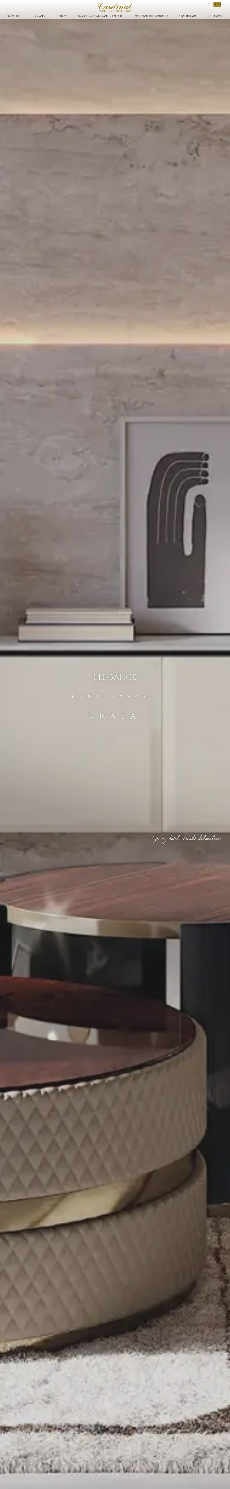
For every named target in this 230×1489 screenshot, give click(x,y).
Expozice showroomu (151, 16)
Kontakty (215, 16)
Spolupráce (188, 16)
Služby (62, 16)
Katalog (13, 16)
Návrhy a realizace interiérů (100, 16)
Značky (40, 16)
